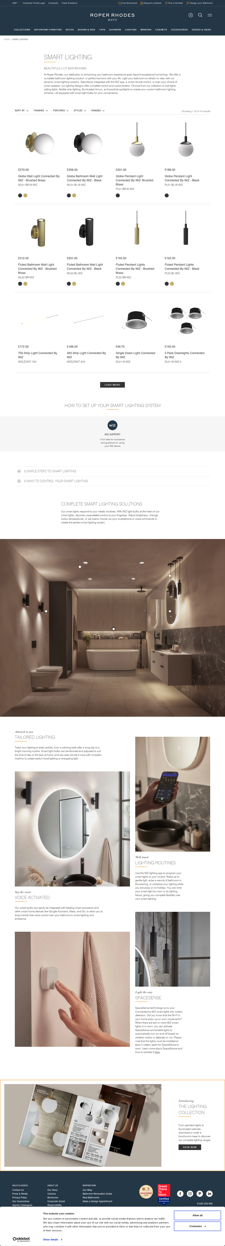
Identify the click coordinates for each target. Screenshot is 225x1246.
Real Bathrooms (91, 1197)
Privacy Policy (19, 1197)
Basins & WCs (86, 30)
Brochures (52, 1197)
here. (157, 1052)
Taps (102, 30)
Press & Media (20, 1193)
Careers (51, 1193)
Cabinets (161, 30)
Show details (50, 1239)
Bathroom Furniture (48, 30)
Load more (113, 384)
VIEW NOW (190, 1147)
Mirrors (146, 30)
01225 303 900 (205, 1203)
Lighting (131, 30)
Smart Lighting (20, 39)
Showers (115, 30)
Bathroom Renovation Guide (97, 1193)
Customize (195, 1226)
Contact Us (18, 1190)
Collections (22, 30)
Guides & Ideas (201, 30)
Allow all (197, 1215)
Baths (70, 30)
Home (7, 39)
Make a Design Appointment (97, 1201)
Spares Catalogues (22, 1205)
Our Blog (87, 1190)
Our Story (52, 1190)
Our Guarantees (20, 1201)
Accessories (179, 30)
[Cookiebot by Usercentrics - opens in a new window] (21, 1239)
